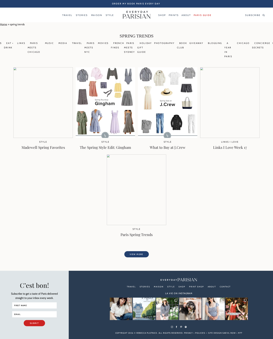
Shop (182, 286)
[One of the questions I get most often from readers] (236, 309)
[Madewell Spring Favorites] (43, 137)
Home (3, 24)
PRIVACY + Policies (194, 333)
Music (49, 43)
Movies (103, 43)
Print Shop (196, 286)
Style (43, 141)
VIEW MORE (136, 254)
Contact (225, 286)
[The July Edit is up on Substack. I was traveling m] (213, 309)
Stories (145, 286)
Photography (164, 43)
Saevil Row (229, 333)
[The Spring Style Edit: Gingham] (105, 137)
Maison (159, 286)
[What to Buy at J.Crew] (167, 137)
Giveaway (196, 43)
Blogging (215, 43)
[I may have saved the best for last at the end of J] (190, 309)
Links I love (230, 141)
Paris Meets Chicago (34, 47)
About (212, 286)
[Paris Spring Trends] (136, 224)
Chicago (243, 43)
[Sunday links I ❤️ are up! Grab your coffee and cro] (167, 309)
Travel (77, 43)
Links (21, 43)
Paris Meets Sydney (129, 47)
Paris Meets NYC (89, 47)
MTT (240, 333)
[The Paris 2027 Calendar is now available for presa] (144, 309)
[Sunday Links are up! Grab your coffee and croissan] (121, 309)
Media (62, 43)
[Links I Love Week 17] (230, 137)
